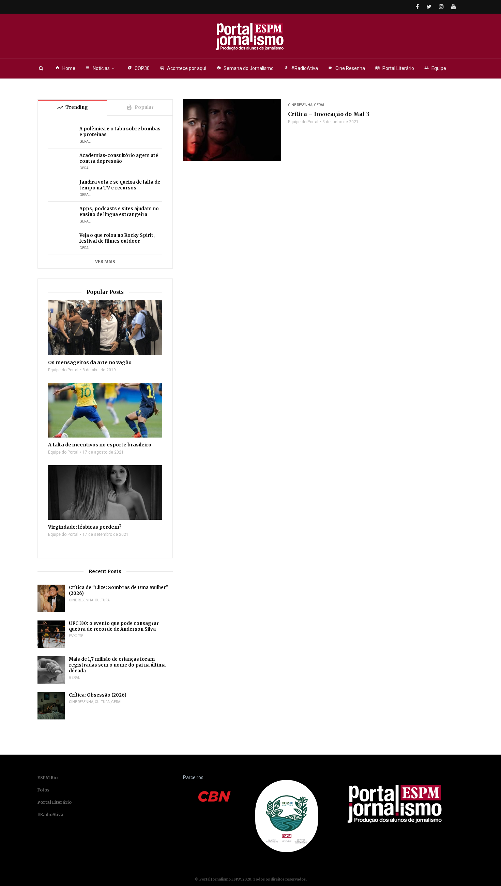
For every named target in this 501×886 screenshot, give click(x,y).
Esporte (76, 636)
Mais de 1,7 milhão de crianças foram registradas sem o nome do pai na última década (117, 665)
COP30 (138, 68)
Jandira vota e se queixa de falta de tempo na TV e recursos (119, 185)
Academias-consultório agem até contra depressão (118, 158)
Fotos (43, 789)
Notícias (98, 68)
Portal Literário (394, 68)
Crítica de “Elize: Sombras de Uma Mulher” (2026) (118, 590)
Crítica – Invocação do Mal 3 (328, 114)
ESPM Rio (47, 777)
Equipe (435, 68)
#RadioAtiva (301, 68)
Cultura (102, 600)
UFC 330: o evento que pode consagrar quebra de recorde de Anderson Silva (114, 626)
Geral (319, 105)
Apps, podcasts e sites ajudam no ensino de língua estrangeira (119, 211)
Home (65, 68)
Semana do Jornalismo (245, 68)
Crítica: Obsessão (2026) (97, 695)
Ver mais (105, 261)
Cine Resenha (346, 68)
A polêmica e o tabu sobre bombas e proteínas (120, 132)
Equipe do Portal (303, 121)
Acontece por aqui (183, 68)
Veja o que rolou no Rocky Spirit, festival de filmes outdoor (117, 238)
